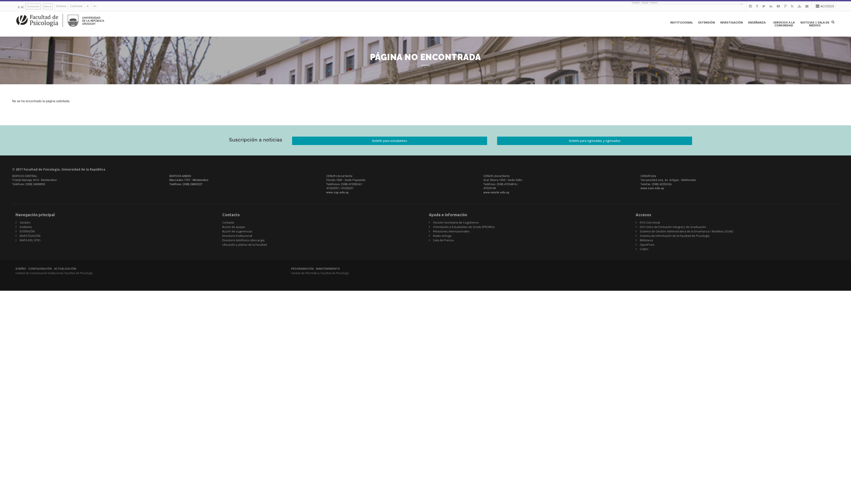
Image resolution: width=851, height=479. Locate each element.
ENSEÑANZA (757, 22)
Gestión (25, 222)
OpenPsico (647, 245)
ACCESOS (827, 6)
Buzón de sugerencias (237, 231)
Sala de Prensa (443, 240)
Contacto (228, 222)
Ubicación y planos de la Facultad (244, 245)
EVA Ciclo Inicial (650, 222)
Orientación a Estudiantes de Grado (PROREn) (463, 227)
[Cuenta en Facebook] (757, 6)
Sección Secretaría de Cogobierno (456, 222)
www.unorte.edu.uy (496, 192)
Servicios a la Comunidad (784, 23)
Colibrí (644, 249)
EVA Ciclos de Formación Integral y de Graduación (673, 227)
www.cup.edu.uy (337, 192)
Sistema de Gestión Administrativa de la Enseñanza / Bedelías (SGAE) (686, 231)
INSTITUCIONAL (681, 22)
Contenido (33, 6)
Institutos (26, 227)
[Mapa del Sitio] (799, 6)
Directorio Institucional (237, 236)
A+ (95, 6)
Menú (47, 6)
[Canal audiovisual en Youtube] (778, 6)
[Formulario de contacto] (806, 6)
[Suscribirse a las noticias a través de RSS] (792, 6)
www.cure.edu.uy (652, 188)
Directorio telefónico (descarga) (243, 240)
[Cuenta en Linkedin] (771, 6)
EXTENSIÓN (706, 22)
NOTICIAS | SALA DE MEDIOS (814, 23)
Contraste (76, 6)
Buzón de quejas (233, 227)
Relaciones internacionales (451, 231)
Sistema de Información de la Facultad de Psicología (674, 236)
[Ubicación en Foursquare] (785, 6)
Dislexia (61, 6)
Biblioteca (646, 240)
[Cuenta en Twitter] (763, 6)
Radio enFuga (442, 236)
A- (88, 6)
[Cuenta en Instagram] (750, 6)
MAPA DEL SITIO (30, 240)
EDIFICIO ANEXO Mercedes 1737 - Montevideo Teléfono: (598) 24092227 (188, 180)
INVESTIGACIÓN (731, 22)
